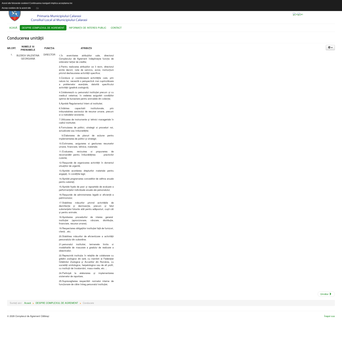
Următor (324, 294)
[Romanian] (295, 13)
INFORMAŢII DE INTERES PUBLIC (87, 27)
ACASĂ (13, 27)
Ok (37, 8)
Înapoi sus (329, 316)
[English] (300, 13)
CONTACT (116, 27)
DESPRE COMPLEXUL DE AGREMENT (43, 27)
